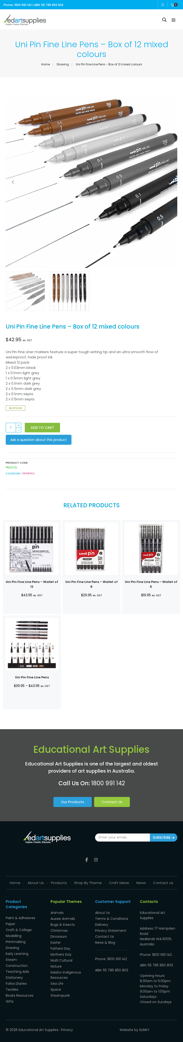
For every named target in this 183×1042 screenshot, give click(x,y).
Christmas (59, 930)
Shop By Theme (88, 882)
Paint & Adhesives (20, 918)
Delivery (101, 924)
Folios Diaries (16, 983)
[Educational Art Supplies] (25, 23)
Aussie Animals (63, 918)
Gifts (10, 1001)
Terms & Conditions (111, 918)
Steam (11, 959)
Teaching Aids (17, 971)
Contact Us (112, 801)
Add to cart (42, 427)
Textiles (12, 989)
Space (56, 989)
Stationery (14, 977)
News (141, 882)
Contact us (163, 882)
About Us (36, 882)
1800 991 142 (108, 783)
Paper (10, 924)
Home (45, 64)
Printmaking (15, 941)
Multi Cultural (61, 960)
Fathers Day (60, 948)
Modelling (13, 935)
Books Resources (19, 995)
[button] (170, 182)
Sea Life (57, 983)
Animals (57, 912)
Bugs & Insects (63, 924)
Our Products (72, 801)
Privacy (67, 1029)
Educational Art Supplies (38, 1029)
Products (59, 882)
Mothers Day (61, 954)
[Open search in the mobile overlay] (164, 20)
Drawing (63, 64)
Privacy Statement (110, 930)
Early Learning (17, 953)
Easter (56, 942)
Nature (56, 966)
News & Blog (105, 942)
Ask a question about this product (38, 439)
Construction (17, 965)
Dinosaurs (59, 936)
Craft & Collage (19, 929)
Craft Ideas (119, 882)
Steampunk (60, 995)
